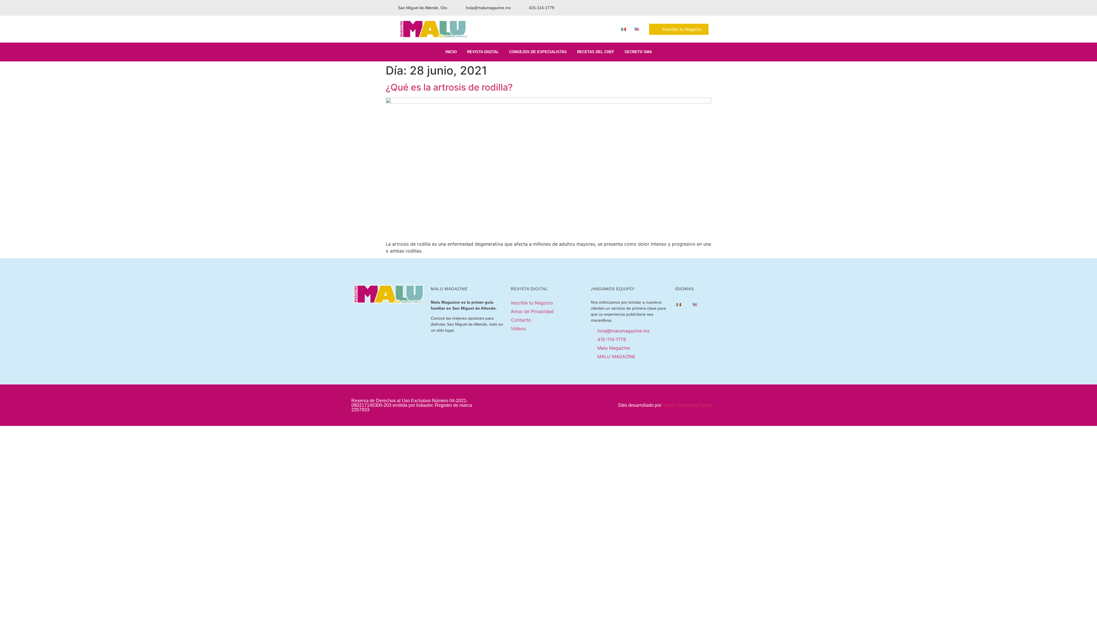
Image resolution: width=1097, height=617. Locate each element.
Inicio (451, 52)
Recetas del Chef (595, 52)
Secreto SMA (638, 52)
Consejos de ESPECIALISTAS (538, 52)
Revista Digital (483, 52)
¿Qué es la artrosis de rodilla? (449, 87)
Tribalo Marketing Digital (687, 405)
